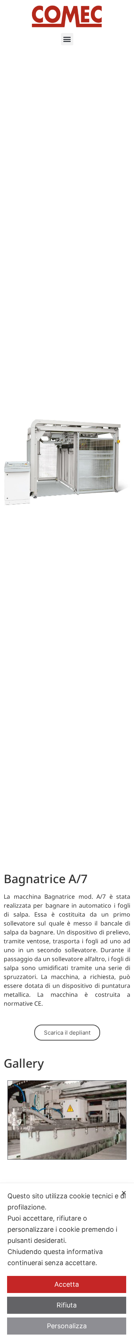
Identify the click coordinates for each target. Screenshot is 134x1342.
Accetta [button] (66, 1284)
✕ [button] (124, 1193)
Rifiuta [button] (67, 1305)
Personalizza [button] (67, 1326)
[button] (67, 39)
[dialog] (67, 1262)
